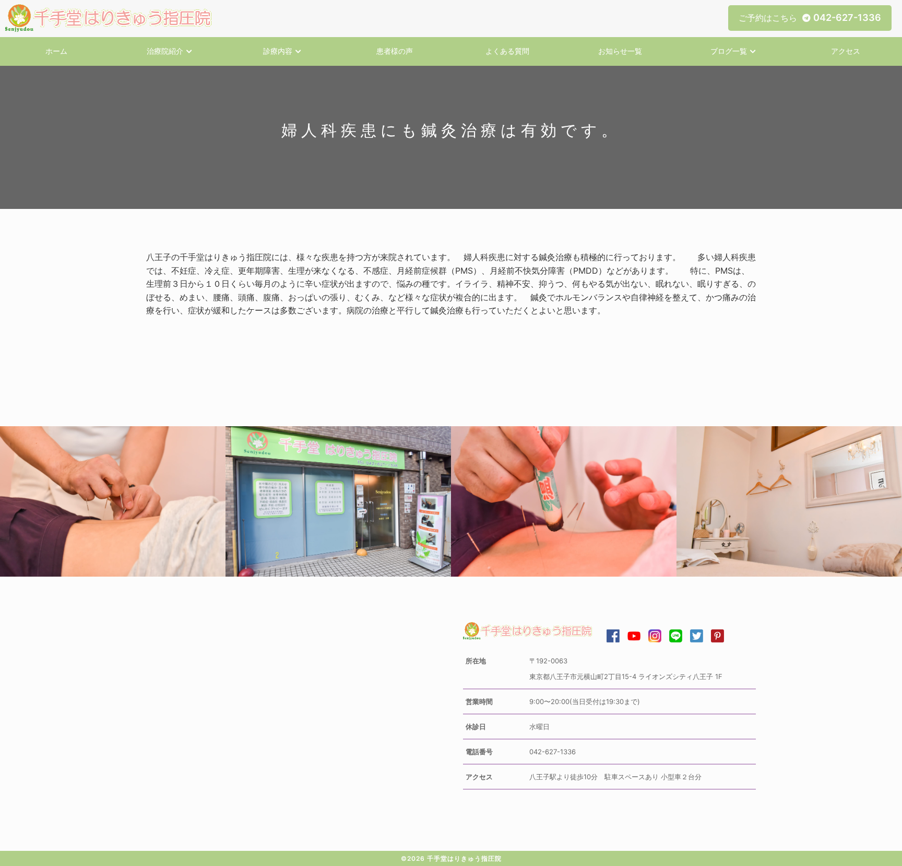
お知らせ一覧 (620, 50)
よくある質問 (507, 50)
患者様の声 (394, 50)
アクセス (845, 50)
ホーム (56, 50)
